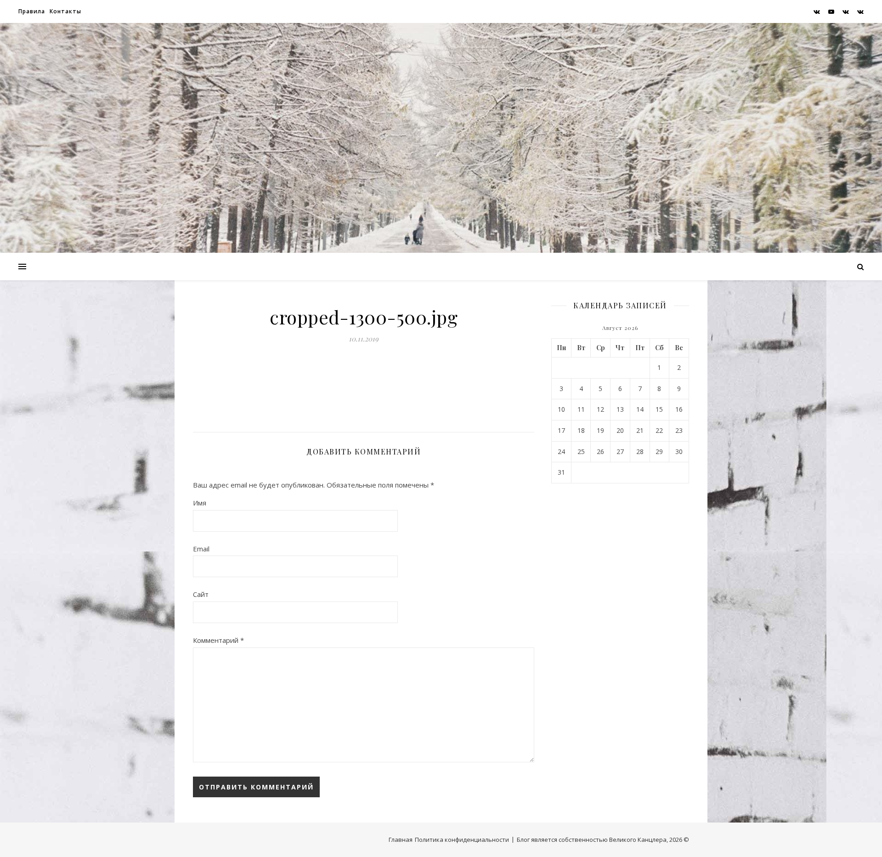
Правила (31, 11)
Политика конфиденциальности (462, 839)
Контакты (65, 11)
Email (201, 548)
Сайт (201, 594)
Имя (199, 502)
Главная (401, 839)
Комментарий (218, 640)
